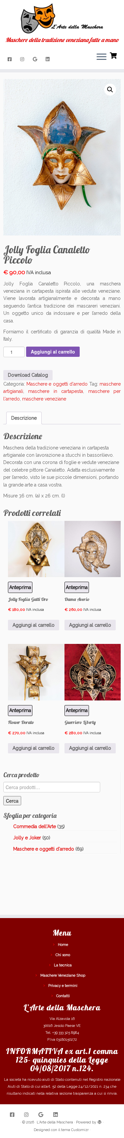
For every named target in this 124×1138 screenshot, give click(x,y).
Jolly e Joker (27, 837)
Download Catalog (28, 375)
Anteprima (77, 587)
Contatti (63, 996)
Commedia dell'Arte (34, 826)
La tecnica (63, 965)
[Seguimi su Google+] (36, 59)
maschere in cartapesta (55, 391)
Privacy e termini (62, 986)
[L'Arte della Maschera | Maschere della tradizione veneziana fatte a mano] (62, 18)
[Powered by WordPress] (99, 1121)
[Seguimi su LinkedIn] (49, 59)
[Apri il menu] (101, 57)
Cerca (12, 800)
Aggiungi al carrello (53, 351)
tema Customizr (75, 1130)
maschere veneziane (44, 398)
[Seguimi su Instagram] (23, 59)
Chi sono (63, 955)
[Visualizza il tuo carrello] (114, 55)
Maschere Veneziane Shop (62, 975)
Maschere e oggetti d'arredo (57, 384)
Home (63, 945)
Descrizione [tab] (24, 418)
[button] (110, 90)
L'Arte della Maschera (55, 1122)
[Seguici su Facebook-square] (11, 59)
